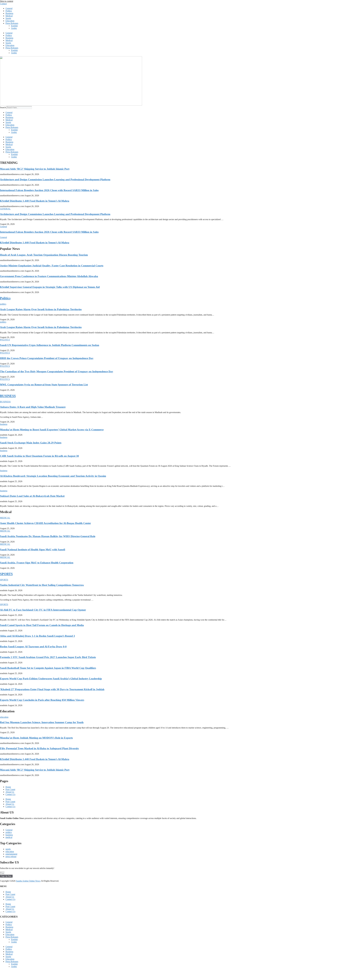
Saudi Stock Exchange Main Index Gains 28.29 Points (30, 442)
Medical (9, 16)
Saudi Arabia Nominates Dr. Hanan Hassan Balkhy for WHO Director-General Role (47, 536)
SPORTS (6, 574)
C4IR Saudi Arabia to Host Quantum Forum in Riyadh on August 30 (39, 455)
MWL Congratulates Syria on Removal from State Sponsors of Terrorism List (44, 384)
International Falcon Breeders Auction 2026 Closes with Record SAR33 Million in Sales (49, 190)
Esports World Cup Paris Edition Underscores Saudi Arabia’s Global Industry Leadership (51, 678)
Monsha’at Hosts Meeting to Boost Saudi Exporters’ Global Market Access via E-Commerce (52, 429)
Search (3, 107)
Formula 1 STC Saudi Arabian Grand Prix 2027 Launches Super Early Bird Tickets (48, 657)
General (9, 8)
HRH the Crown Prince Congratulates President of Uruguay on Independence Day (46, 358)
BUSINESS (8, 396)
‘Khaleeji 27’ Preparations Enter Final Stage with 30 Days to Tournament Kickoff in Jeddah (52, 689)
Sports (8, 18)
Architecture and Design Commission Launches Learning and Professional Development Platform (55, 179)
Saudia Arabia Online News (28, 881)
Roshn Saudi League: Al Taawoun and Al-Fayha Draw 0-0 (33, 646)
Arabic (14, 28)
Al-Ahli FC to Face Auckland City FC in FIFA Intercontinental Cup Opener (43, 609)
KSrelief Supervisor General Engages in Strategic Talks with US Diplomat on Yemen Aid (50, 287)
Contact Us (10, 794)
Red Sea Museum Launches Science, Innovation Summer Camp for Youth (42, 722)
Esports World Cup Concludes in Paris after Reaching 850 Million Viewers (42, 700)
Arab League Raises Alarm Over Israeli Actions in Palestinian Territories (41, 309)
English (14, 26)
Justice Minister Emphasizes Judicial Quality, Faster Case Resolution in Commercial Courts (51, 265)
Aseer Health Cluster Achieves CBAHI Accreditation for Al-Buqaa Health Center (45, 523)
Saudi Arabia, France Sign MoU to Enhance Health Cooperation (36, 562)
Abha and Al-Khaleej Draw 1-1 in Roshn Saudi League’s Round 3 (37, 635)
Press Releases (12, 23)
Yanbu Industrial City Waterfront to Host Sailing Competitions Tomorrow (42, 585)
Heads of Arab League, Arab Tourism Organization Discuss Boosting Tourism (44, 254)
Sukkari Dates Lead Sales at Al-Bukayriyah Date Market (32, 496)
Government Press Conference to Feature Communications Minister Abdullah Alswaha (49, 276)
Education (10, 21)
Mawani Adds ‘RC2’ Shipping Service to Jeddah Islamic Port (34, 168)
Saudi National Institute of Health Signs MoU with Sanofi (32, 549)
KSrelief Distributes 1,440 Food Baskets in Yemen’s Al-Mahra (34, 200)
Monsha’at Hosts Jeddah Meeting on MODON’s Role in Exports (36, 737)
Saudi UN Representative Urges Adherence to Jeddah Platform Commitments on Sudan (49, 345)
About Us (10, 792)
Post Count (10, 789)
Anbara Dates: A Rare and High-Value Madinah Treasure (32, 407)
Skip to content (6, 1)
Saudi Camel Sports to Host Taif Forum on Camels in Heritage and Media (42, 625)
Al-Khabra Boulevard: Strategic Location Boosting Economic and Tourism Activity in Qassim (53, 476)
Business (9, 13)
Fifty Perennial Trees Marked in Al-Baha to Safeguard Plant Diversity (39, 748)
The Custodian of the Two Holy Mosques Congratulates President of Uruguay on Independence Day (56, 371)
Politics (9, 11)
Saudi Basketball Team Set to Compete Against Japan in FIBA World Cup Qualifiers (48, 667)
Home (8, 787)
